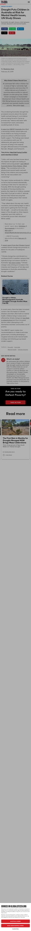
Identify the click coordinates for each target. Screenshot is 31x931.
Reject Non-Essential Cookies (15, 925)
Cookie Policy (15, 928)
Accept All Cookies (15, 921)
